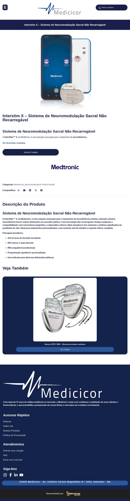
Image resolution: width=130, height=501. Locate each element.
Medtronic (19, 185)
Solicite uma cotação (13, 451)
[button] (5, 7)
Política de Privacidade (14, 435)
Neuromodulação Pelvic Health (40, 185)
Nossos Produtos (11, 431)
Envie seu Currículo (12, 460)
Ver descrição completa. (14, 143)
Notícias (7, 421)
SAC (5, 455)
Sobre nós (8, 426)
